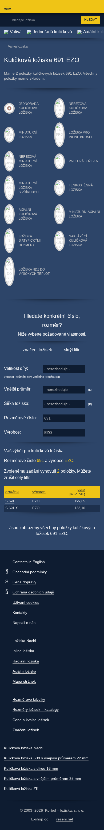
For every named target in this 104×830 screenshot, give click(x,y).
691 (47, 418)
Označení (12, 492)
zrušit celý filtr (16, 477)
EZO (48, 432)
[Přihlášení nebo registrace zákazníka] (87, 6)
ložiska (66, 810)
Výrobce (39, 492)
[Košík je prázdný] (97, 6)
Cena (81, 489)
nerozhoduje (57, 369)
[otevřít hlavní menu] (7, 6)
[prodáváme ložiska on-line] (33, 6)
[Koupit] (93, 501)
